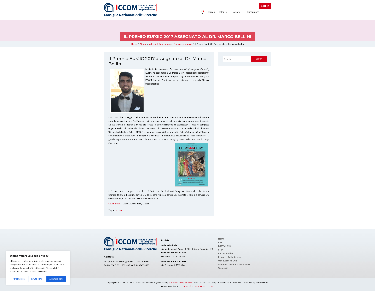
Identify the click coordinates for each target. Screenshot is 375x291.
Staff (220, 249)
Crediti (212, 286)
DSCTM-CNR (224, 246)
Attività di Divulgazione (160, 44)
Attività (237, 12)
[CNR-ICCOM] (130, 10)
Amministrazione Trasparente (234, 264)
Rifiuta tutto (36, 278)
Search (259, 58)
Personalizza (19, 278)
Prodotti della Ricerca (229, 257)
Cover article (114, 203)
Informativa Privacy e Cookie (180, 282)
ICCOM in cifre (225, 253)
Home (211, 12)
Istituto (223, 12)
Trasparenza (253, 12)
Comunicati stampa (183, 44)
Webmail (222, 268)
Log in (265, 5)
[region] (38, 268)
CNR (220, 242)
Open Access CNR (227, 260)
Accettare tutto (56, 278)
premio (118, 210)
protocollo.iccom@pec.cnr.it (195, 286)
